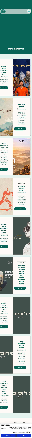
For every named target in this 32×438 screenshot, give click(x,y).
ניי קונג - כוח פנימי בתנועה (21, 188)
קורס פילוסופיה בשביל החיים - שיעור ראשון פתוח (4, 387)
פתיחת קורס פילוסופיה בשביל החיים (4, 70)
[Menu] (29, 11)
